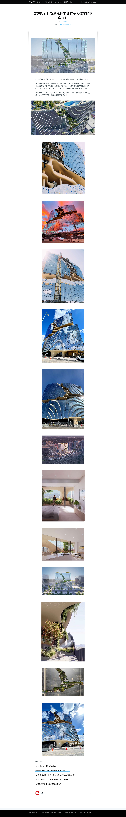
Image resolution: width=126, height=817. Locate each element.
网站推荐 (66, 2)
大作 (41, 792)
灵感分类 (75, 812)
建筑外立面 (68, 24)
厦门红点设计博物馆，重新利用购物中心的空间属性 (52, 779)
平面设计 (47, 2)
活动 (71, 2)
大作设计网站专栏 (33, 2)
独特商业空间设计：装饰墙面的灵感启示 (48, 784)
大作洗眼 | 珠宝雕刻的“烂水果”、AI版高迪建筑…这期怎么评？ (55, 775)
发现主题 (93, 2)
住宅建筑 (64, 24)
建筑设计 (65, 21)
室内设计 (41, 2)
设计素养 (60, 2)
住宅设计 (60, 24)
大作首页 (71, 812)
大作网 (81, 2)
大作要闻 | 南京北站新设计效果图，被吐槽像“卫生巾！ (52, 771)
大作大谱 (90, 812)
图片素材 (53, 2)
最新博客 (66, 812)
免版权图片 (87, 2)
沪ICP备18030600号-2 (58, 812)
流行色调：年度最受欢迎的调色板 (46, 766)
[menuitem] (41, 2)
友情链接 (95, 812)
